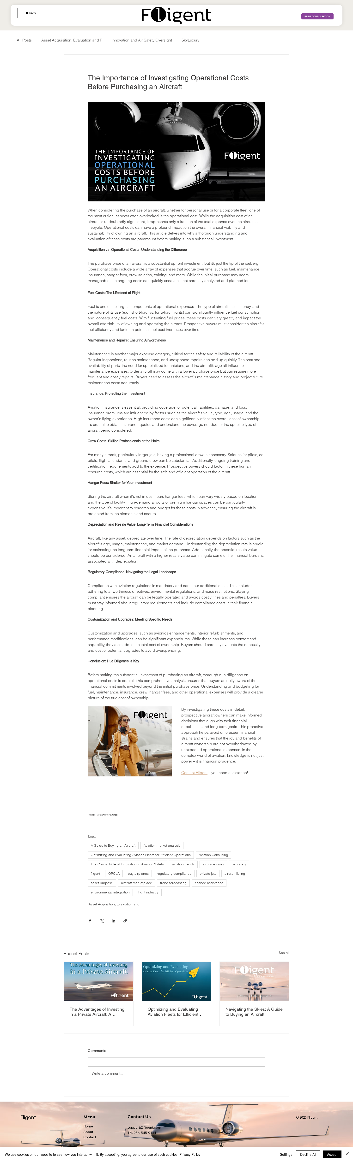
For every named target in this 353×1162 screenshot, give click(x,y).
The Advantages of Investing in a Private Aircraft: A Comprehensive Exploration (97, 1012)
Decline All (308, 1154)
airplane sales (213, 864)
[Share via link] (125, 920)
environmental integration (110, 892)
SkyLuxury (190, 40)
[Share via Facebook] (90, 920)
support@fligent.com (144, 1127)
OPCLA (114, 873)
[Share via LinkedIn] (113, 920)
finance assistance (209, 883)
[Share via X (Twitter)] (101, 920)
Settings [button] (286, 1154)
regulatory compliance (174, 873)
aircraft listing (235, 873)
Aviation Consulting (213, 855)
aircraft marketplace (136, 883)
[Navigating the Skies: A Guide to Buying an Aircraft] (254, 981)
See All (284, 953)
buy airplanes (138, 873)
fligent (95, 873)
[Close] (347, 1154)
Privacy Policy (189, 1154)
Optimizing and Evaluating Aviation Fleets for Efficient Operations (141, 855)
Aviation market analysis (162, 845)
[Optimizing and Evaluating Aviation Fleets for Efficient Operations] (176, 981)
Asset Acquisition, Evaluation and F (71, 40)
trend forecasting (173, 883)
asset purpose (102, 883)
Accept (332, 1154)
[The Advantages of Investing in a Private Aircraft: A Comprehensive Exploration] (98, 981)
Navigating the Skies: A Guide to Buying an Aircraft (254, 1012)
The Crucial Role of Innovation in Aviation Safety (127, 864)
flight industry (148, 892)
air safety (239, 864)
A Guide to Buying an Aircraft (113, 845)
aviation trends (183, 864)
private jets (208, 873)
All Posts (24, 40)
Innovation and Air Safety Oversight (142, 40)
